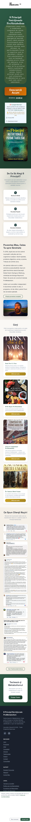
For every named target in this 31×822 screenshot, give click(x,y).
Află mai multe (15, 374)
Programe (6, 744)
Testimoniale (6, 754)
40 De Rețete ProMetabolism (13, 407)
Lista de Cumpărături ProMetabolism (11, 447)
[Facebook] (4, 733)
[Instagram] (9, 733)
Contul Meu (6, 775)
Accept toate (25, 819)
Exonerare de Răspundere (10, 788)
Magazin (5, 772)
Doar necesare (14, 819)
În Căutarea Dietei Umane (13, 491)
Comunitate (6, 761)
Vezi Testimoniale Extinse (15, 669)
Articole (5, 751)
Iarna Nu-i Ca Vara (11, 363)
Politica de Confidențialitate (11, 786)
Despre (5, 756)
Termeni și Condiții (8, 783)
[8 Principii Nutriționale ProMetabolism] (14, 4)
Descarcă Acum (15, 91)
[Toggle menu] (20, 4)
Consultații (6, 749)
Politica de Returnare (9, 791)
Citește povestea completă (13, 296)
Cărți (4, 742)
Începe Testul (15, 697)
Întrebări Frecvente (8, 770)
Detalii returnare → (19, 110)
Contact (5, 759)
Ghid (4, 747)
